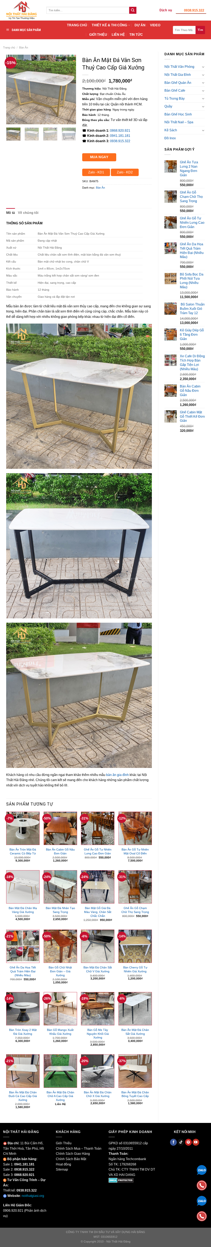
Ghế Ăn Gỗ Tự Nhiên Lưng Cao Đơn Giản (97, 851)
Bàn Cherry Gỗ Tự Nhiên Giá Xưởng (135, 969)
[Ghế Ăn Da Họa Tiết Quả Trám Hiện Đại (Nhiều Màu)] (23, 946)
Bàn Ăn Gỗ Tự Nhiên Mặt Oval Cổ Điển (135, 851)
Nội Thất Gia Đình (177, 74)
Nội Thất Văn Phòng (179, 66)
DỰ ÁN (140, 25)
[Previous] (12, 90)
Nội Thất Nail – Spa (178, 122)
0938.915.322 (194, 10)
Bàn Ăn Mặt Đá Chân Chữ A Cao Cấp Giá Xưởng (60, 1096)
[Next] (69, 90)
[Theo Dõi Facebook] (173, 1142)
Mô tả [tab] (10, 212)
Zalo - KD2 (125, 172)
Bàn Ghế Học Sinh (178, 114)
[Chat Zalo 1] (202, 1169)
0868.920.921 (120, 130)
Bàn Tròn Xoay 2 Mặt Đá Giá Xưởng (23, 1031)
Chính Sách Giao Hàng (73, 1153)
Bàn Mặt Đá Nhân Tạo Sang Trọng (60, 910)
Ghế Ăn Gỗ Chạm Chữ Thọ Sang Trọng (135, 910)
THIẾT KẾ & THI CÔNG (109, 25)
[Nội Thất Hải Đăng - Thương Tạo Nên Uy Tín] (21, 10)
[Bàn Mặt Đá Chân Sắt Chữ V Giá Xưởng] (97, 946)
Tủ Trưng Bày (174, 98)
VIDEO (155, 25)
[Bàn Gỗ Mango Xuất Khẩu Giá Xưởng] (60, 1008)
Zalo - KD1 (96, 172)
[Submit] (132, 10)
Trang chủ (9, 47)
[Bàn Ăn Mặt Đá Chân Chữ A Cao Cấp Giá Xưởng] (60, 1071)
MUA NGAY (99, 157)
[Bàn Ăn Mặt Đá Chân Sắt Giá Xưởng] (135, 1008)
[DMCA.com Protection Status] (121, 1180)
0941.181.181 (120, 135)
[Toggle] (203, 66)
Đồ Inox (170, 138)
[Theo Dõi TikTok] (180, 1142)
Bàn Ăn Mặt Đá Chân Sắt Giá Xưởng (135, 1031)
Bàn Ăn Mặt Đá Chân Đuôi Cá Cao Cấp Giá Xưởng (23, 1096)
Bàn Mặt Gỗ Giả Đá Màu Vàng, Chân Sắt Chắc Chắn (97, 911)
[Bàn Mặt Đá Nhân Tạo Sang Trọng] (60, 887)
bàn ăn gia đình (117, 775)
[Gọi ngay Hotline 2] (202, 1216)
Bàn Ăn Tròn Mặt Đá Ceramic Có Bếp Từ (22, 851)
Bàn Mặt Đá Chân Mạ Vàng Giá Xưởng (23, 910)
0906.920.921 (13, 1210)
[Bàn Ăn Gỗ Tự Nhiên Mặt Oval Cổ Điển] (135, 828)
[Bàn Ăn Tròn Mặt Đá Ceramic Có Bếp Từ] (23, 828)
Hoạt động (63, 1164)
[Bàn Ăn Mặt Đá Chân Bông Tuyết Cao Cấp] (135, 1071)
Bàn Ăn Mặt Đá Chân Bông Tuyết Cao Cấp (135, 1094)
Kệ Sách (170, 130)
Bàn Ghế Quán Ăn (177, 82)
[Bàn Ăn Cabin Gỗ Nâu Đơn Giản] (60, 828)
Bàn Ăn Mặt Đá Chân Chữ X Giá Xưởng (97, 1094)
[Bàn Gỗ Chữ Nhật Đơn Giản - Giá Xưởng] (60, 946)
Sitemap (62, 1169)
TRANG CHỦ (77, 25)
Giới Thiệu (64, 1143)
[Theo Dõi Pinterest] (188, 1142)
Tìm (200, 29)
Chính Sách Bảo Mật (71, 1159)
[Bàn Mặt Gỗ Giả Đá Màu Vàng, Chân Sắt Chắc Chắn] (97, 887)
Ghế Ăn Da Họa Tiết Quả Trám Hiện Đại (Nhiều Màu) (23, 971)
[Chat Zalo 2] (202, 1200)
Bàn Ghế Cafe (174, 90)
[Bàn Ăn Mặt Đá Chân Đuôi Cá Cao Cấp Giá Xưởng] (23, 1071)
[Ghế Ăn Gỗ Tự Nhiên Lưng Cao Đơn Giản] (97, 828)
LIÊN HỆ (118, 34)
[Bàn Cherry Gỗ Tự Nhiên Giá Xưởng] (135, 946)
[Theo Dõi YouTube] (195, 1142)
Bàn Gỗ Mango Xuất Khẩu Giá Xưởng (60, 1031)
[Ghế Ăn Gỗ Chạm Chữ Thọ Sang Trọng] (135, 887)
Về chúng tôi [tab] (28, 212)
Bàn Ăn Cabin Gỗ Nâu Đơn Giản (60, 851)
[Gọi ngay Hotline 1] (202, 1185)
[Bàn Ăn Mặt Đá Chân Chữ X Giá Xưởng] (97, 1071)
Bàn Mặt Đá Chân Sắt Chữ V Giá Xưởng (97, 969)
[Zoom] (12, 119)
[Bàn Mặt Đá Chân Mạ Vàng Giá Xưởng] (23, 887)
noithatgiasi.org (33, 1195)
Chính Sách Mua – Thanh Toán (78, 1148)
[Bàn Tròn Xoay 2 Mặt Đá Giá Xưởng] (23, 1008)
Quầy (168, 106)
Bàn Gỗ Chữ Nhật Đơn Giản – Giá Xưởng (60, 971)
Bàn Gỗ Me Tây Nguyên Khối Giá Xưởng (98, 1033)
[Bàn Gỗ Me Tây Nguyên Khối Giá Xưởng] (97, 1008)
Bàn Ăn (23, 47)
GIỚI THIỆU (98, 34)
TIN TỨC (136, 34)
